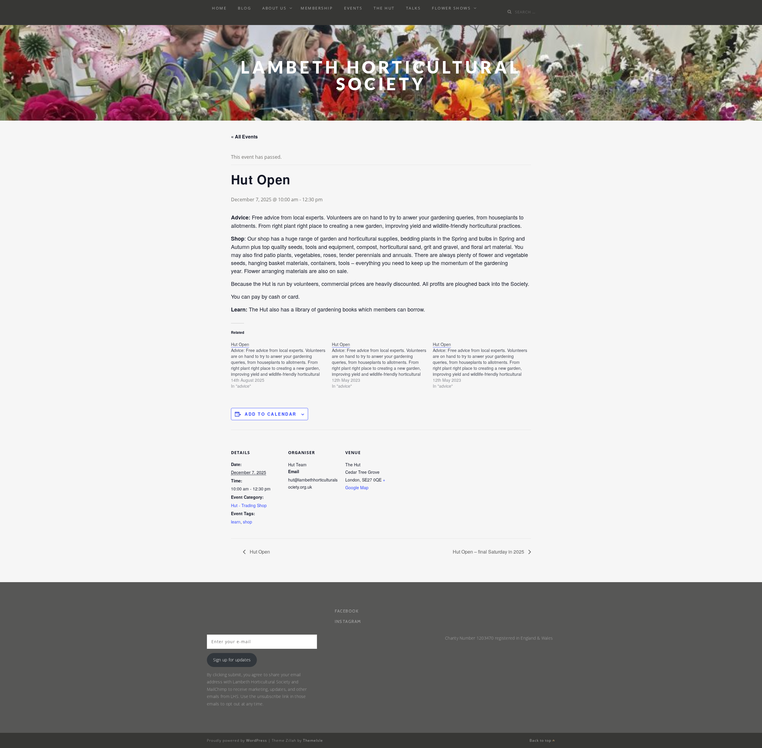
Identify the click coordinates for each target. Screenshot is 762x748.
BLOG (244, 8)
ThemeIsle (313, 740)
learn (236, 522)
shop (247, 522)
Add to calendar (270, 414)
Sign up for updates (232, 660)
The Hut (384, 8)
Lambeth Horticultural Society (381, 75)
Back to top (541, 740)
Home (219, 8)
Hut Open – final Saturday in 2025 (489, 551)
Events (353, 8)
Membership (317, 8)
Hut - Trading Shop (249, 505)
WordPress (256, 740)
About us (274, 8)
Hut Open (259, 551)
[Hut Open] (281, 365)
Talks (413, 8)
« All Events (244, 136)
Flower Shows (451, 8)
